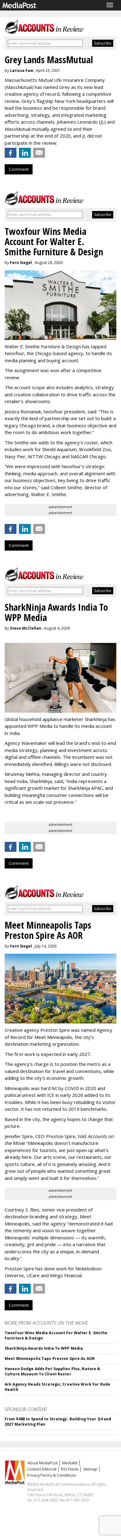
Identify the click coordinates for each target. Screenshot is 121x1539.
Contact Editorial (41, 1469)
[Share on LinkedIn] (25, 153)
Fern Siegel (21, 262)
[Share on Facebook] (10, 153)
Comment (19, 169)
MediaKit (70, 1463)
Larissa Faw (21, 70)
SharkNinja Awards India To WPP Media (44, 1348)
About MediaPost (42, 1463)
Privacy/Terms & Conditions (51, 1475)
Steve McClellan (25, 628)
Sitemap (90, 1469)
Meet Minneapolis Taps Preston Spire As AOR (50, 1358)
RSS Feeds (69, 1469)
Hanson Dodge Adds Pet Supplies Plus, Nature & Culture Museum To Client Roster (52, 1371)
